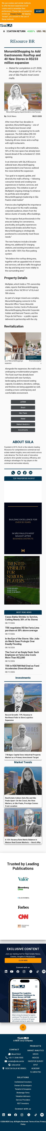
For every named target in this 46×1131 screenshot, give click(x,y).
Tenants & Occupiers (23, 1089)
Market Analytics (35, 1050)
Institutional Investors (23, 1082)
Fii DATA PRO (35, 1072)
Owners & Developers (23, 1085)
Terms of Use (34, 1121)
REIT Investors (23, 1103)
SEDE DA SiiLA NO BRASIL (15, 1068)
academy (35, 1068)
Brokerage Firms (23, 1093)
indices (35, 1058)
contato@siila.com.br (16, 1061)
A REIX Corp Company (23, 1041)
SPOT (35, 1065)
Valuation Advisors (23, 1096)
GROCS (35, 1054)
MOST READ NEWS (23, 612)
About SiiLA (16, 1054)
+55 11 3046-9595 (16, 1058)
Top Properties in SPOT (24, 478)
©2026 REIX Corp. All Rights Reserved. (14, 1121)
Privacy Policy (15, 14)
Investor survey (35, 1061)
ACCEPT (39, 11)
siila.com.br (16, 1065)
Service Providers (23, 1100)
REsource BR (22, 41)
